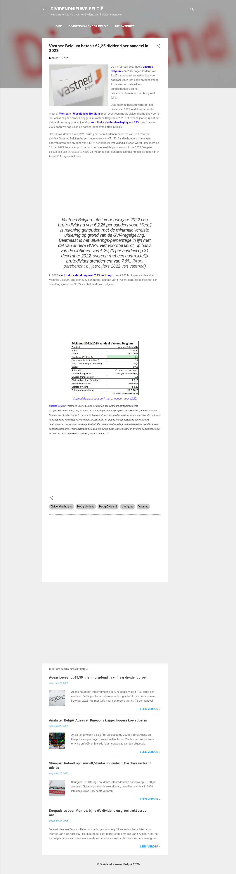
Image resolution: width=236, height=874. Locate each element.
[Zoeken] (192, 10)
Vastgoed (127, 506)
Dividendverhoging (61, 506)
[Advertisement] (182, 93)
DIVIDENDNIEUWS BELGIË (77, 8)
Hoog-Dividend (108, 506)
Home (57, 26)
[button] (158, 46)
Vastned (143, 506)
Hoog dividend (85, 506)
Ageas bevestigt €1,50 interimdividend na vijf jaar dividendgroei (98, 677)
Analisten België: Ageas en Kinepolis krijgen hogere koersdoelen (98, 720)
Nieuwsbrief (124, 26)
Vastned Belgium (58, 406)
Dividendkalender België (88, 26)
